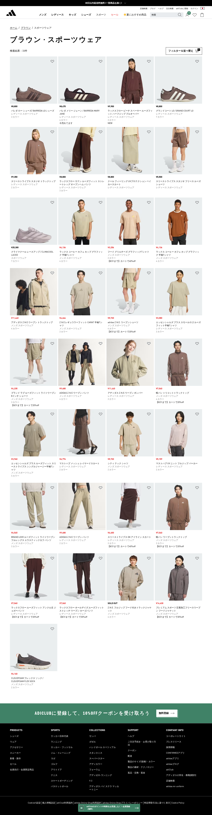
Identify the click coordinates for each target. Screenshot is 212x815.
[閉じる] (81, 808)
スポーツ (101, 15)
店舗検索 (143, 9)
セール (114, 15)
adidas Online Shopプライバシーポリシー (123, 803)
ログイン (194, 9)
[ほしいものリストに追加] (52, 62)
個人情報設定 (48, 803)
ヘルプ (161, 9)
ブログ (153, 9)
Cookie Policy (177, 803)
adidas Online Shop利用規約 (87, 803)
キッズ (72, 15)
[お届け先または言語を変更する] (202, 8)
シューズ (86, 15)
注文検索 (170, 9)
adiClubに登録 (182, 9)
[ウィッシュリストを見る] (194, 15)
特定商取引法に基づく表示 (157, 803)
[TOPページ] (11, 13)
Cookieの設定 (34, 803)
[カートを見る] (202, 15)
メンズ (42, 15)
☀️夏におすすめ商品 (134, 15)
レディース (57, 15)
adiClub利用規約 (65, 803)
